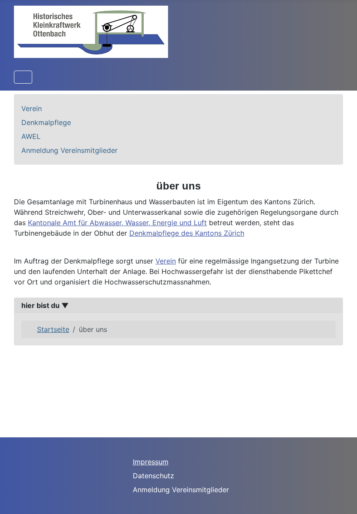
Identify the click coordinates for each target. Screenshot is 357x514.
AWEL (30, 136)
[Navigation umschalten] (23, 77)
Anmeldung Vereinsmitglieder (69, 150)
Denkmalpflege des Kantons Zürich (186, 233)
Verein (31, 108)
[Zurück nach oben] (341, 498)
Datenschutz (153, 475)
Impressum (150, 461)
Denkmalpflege (46, 122)
